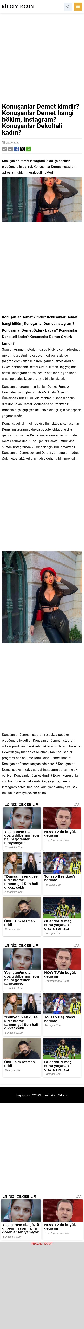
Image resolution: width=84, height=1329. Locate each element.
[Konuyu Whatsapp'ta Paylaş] (28, 149)
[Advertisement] (42, 59)
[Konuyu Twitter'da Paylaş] (22, 149)
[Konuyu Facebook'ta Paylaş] (16, 149)
